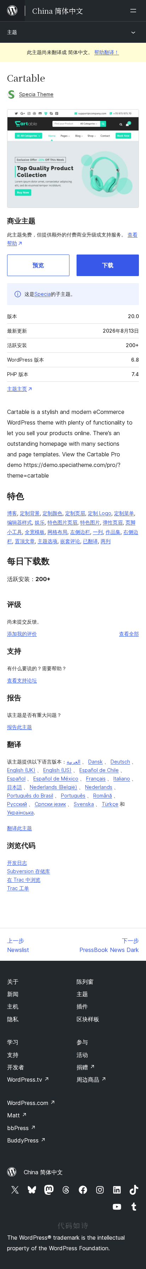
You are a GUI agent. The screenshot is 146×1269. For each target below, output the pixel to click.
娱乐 (40, 522)
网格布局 (57, 532)
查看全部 (129, 634)
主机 (12, 1006)
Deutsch (120, 762)
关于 (12, 981)
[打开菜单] (134, 10)
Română (102, 796)
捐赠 (86, 1067)
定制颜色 (52, 513)
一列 (98, 532)
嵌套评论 (70, 541)
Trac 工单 (18, 888)
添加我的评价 (22, 634)
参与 (82, 1042)
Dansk (95, 762)
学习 (12, 1042)
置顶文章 (25, 541)
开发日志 (17, 863)
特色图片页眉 (62, 522)
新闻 (12, 994)
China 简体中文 (43, 1172)
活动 (82, 1054)
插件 (82, 1006)
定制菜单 (124, 513)
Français (96, 779)
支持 (12, 1054)
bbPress (21, 1127)
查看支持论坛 (22, 680)
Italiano (121, 779)
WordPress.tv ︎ (28, 1079)
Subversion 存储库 (28, 871)
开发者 (15, 1067)
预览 (38, 265)
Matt (17, 1115)
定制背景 (30, 513)
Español (16, 779)
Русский (17, 804)
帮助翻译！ (106, 52)
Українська (20, 812)
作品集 (113, 532)
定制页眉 (75, 513)
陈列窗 (85, 981)
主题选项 (47, 541)
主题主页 (17, 389)
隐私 (12, 1019)
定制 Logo (99, 513)
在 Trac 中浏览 (23, 880)
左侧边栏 (80, 532)
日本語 (14, 787)
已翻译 (90, 541)
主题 (12, 32)
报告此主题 (19, 727)
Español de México (55, 779)
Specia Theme (36, 94)
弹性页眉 (113, 522)
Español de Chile (99, 770)
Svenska (84, 804)
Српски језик (50, 804)
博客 (12, 513)
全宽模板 (35, 532)
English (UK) (21, 770)
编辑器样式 (19, 522)
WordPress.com (31, 1102)
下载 (107, 265)
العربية (73, 762)
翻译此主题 (19, 828)
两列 (106, 541)
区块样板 (88, 1019)
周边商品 (91, 1079)
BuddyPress (26, 1140)
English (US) (57, 770)
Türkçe (110, 804)
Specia (42, 294)
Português (73, 796)
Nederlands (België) (53, 787)
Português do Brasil (30, 796)
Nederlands (98, 787)
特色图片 (90, 522)
